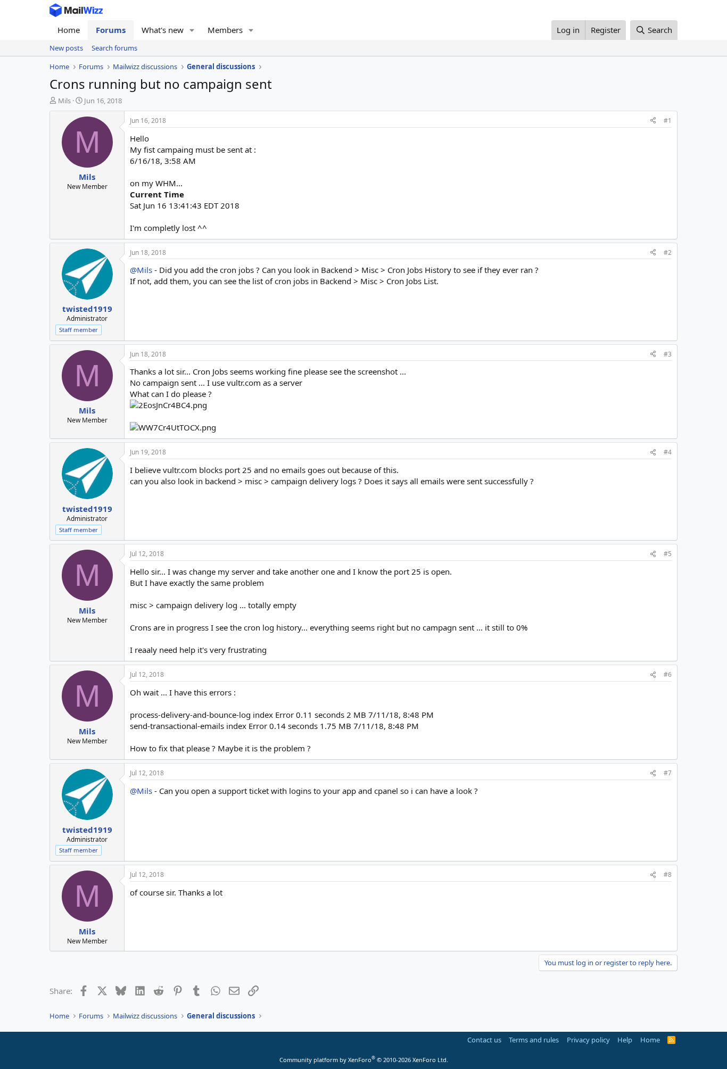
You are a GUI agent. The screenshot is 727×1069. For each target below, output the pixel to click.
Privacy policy (588, 1040)
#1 (668, 120)
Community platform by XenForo (363, 1060)
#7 (668, 772)
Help (624, 1040)
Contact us (484, 1040)
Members (225, 29)
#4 (668, 452)
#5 (668, 553)
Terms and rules (534, 1040)
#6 (668, 674)
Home (68, 29)
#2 (668, 252)
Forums (111, 29)
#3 (668, 354)
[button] (192, 30)
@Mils (141, 269)
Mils (64, 100)
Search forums (114, 48)
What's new (163, 29)
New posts (66, 48)
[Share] (653, 121)
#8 (668, 874)
